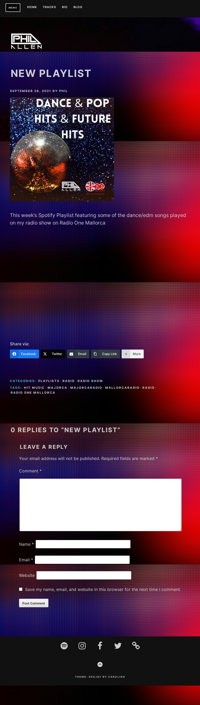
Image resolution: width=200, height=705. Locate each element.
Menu (13, 7)
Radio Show (90, 381)
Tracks (49, 7)
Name (26, 544)
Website (27, 575)
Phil (63, 91)
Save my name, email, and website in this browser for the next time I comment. (103, 589)
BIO (65, 7)
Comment (30, 470)
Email (26, 559)
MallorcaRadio (122, 388)
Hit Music (34, 388)
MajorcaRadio (86, 388)
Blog (78, 7)
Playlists (49, 381)
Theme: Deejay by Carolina (100, 676)
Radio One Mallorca (33, 392)
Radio (69, 381)
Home (32, 7)
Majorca (57, 388)
